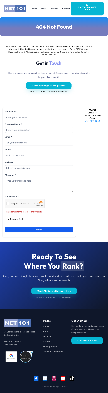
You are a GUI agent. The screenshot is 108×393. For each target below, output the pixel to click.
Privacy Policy (50, 346)
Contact (47, 341)
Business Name (13, 124)
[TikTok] (71, 378)
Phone (8, 149)
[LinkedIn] (45, 378)
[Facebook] (36, 378)
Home (46, 326)
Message (10, 175)
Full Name (10, 111)
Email (8, 137)
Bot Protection (12, 196)
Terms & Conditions (53, 351)
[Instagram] (54, 378)
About (46, 331)
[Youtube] (62, 378)
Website (9, 162)
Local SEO (48, 336)
